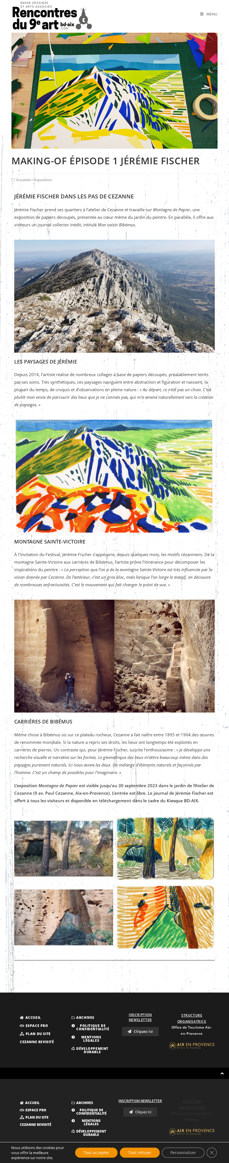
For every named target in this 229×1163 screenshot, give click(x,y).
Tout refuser (139, 1152)
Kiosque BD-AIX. (183, 800)
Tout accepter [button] (96, 1152)
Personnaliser (183, 1152)
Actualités (24, 179)
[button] (30, 1017)
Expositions (43, 179)
